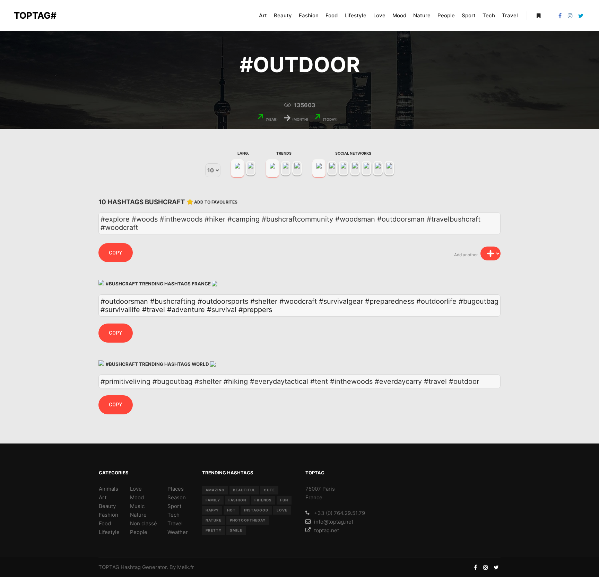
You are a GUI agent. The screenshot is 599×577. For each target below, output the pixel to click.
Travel (175, 523)
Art (102, 497)
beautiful (244, 490)
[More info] (538, 15)
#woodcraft (298, 301)
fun (284, 500)
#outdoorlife (436, 301)
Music (137, 506)
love (282, 510)
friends (263, 500)
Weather (177, 532)
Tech (173, 514)
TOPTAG (108, 567)
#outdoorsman (124, 301)
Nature (138, 514)
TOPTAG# (35, 15)
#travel (153, 309)
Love (136, 488)
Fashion (108, 514)
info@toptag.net (333, 521)
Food (105, 523)
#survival (221, 309)
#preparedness (389, 301)
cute (269, 490)
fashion (237, 500)
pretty (214, 530)
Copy (115, 253)
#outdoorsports (223, 301)
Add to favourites (215, 202)
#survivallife (120, 309)
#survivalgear (341, 301)
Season (176, 497)
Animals (108, 488)
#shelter (263, 301)
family (213, 500)
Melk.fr (185, 567)
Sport (174, 506)
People (138, 532)
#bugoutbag (478, 301)
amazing (215, 490)
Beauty (107, 506)
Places (175, 488)
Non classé (143, 523)
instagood (256, 510)
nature (214, 520)
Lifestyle (109, 532)
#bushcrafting (173, 301)
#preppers (255, 309)
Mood (137, 497)
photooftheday (248, 520)
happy (212, 510)
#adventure (186, 309)
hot (231, 510)
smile (236, 530)
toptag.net (326, 530)
